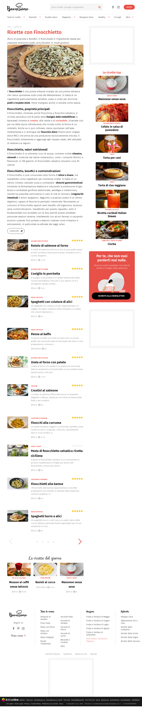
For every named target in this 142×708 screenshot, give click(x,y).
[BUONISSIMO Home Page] (18, 7)
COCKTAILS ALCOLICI (112, 210)
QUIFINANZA (115, 700)
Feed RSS (93, 654)
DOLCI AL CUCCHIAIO (19, 578)
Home (9, 27)
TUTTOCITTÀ (90, 700)
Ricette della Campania (126, 628)
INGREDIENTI (17, 27)
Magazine (66, 17)
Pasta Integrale (47, 637)
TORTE (112, 154)
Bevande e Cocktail (65, 641)
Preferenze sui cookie (50, 704)
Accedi (129, 7)
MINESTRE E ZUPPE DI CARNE (112, 241)
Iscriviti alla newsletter (111, 296)
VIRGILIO (29, 700)
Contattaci (67, 654)
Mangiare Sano (86, 17)
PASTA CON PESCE (37, 297)
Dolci (63, 646)
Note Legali (19, 704)
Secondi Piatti (67, 617)
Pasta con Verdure (44, 632)
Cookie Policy (36, 704)
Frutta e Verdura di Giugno (98, 621)
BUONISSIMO (125, 700)
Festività (32, 17)
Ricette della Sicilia (129, 633)
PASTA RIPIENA (45, 578)
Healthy (101, 17)
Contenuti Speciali (52, 654)
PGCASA (67, 700)
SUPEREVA (136, 700)
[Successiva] (80, 541)
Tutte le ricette (14, 17)
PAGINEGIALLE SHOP (54, 700)
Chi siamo (10, 704)
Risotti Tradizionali (45, 642)
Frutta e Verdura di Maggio (98, 617)
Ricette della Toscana (130, 641)
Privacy (27, 704)
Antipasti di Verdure (45, 618)
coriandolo (61, 120)
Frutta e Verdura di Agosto (97, 628)
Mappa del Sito (81, 654)
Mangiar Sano (127, 617)
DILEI (98, 700)
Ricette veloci (51, 17)
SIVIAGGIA (105, 700)
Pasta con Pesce (47, 627)
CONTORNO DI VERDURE (39, 418)
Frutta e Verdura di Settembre (94, 633)
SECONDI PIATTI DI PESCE (39, 241)
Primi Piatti (45, 623)
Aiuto (61, 704)
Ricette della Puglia (129, 637)
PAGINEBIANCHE (77, 700)
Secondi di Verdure (65, 622)
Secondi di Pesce (65, 628)
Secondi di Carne (65, 634)
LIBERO (22, 700)
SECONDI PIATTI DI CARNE (39, 269)
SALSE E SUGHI (36, 446)
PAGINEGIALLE (39, 700)
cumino (34, 120)
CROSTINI (34, 386)
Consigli (117, 17)
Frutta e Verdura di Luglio (97, 624)
